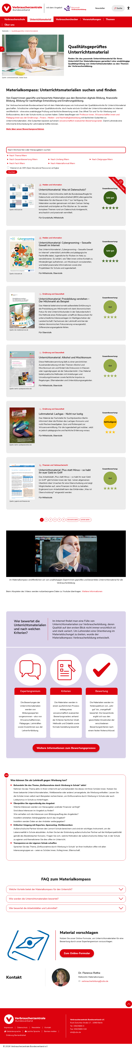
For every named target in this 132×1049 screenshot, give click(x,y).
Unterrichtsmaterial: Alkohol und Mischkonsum (65, 357)
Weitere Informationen (92, 591)
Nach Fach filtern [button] (17, 163)
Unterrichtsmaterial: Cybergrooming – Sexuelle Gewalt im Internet (65, 244)
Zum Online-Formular (77, 953)
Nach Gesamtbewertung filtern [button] (23, 159)
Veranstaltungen (92, 19)
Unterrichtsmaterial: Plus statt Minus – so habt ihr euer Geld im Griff (65, 471)
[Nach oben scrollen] (129, 1004)
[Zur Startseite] (22, 8)
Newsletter (100, 8)
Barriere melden (50, 1031)
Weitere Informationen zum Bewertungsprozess (66, 748)
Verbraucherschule (14, 19)
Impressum (8, 1027)
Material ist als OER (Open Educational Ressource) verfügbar (34, 168)
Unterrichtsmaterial (40, 19)
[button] (66, 559)
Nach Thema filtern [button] (18, 155)
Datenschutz (22, 1027)
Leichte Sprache (33, 1031)
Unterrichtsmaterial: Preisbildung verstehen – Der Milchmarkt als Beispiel (64, 300)
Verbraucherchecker (67, 19)
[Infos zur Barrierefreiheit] (128, 8)
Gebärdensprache (13, 1031)
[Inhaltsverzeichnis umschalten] (2, 49)
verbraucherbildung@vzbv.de (94, 981)
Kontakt (48, 1027)
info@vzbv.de (75, 1032)
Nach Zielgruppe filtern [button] (102, 159)
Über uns (9, 24)
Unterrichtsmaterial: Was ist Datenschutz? (62, 189)
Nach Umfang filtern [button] (60, 159)
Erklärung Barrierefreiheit (16, 1035)
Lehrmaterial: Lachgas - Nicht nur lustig (61, 414)
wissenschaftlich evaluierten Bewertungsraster (80, 120)
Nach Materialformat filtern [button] (63, 163)
